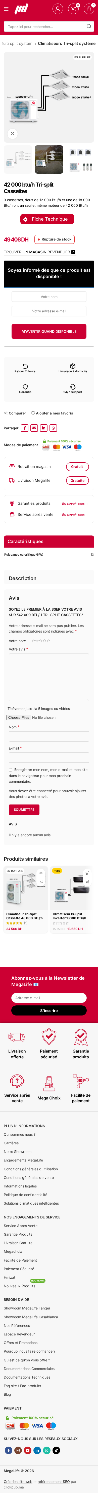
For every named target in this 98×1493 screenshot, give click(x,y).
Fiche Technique (50, 219)
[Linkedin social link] (43, 428)
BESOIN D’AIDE (16, 1299)
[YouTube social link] (27, 1450)
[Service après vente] (17, 1081)
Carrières (11, 1143)
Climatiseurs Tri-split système (66, 43)
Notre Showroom (17, 1151)
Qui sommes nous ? (19, 1134)
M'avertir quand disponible (49, 331)
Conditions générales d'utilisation (31, 1169)
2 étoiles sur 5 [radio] (37, 641)
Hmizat (9, 1277)
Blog (7, 1394)
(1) (26, 923)
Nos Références (17, 1325)
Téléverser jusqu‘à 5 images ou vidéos (39, 708)
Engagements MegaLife (23, 1160)
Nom (14, 726)
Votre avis (18, 648)
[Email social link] (34, 428)
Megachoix (13, 1251)
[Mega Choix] (49, 1083)
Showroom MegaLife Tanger (27, 1308)
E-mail (15, 748)
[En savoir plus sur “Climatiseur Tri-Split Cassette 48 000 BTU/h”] (40, 873)
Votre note (17, 641)
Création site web (18, 1481)
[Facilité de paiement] (81, 1081)
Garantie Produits (18, 1234)
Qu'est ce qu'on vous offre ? (27, 1360)
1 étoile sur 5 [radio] (33, 641)
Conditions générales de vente (29, 1177)
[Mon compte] (58, 9)
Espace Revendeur (19, 1334)
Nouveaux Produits (24, 1285)
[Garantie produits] (81, 1037)
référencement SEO (54, 1481)
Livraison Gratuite (18, 1243)
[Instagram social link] (18, 1450)
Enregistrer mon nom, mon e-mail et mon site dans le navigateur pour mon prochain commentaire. (48, 775)
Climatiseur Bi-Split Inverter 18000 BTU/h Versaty (69, 917)
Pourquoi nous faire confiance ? (29, 1351)
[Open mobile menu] (6, 9)
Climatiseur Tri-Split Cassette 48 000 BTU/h (24, 916)
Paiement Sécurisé (19, 1269)
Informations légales (20, 1186)
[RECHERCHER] (89, 26)
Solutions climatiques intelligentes (31, 1203)
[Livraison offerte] (17, 1037)
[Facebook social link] (24, 428)
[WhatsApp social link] (53, 428)
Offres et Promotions (20, 1342)
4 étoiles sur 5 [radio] (44, 641)
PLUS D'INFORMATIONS (24, 1126)
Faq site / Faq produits (22, 1386)
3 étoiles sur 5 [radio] (40, 641)
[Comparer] (40, 882)
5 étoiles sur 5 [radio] (48, 641)
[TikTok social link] (56, 1450)
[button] (87, 873)
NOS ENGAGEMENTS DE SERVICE (32, 1217)
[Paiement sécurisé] (49, 1037)
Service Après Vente (20, 1225)
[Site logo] (21, 8)
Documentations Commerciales (29, 1368)
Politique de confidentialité (25, 1194)
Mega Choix (49, 1097)
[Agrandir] (13, 134)
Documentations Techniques (27, 1377)
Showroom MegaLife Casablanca (31, 1317)
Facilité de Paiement (20, 1260)
